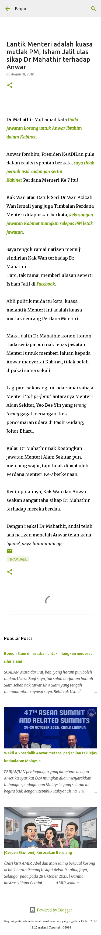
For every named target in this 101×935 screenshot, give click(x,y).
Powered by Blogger (54, 910)
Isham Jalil (18, 559)
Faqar (20, 8)
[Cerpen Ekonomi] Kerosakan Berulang (38, 852)
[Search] (93, 8)
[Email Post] (9, 553)
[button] (9, 85)
